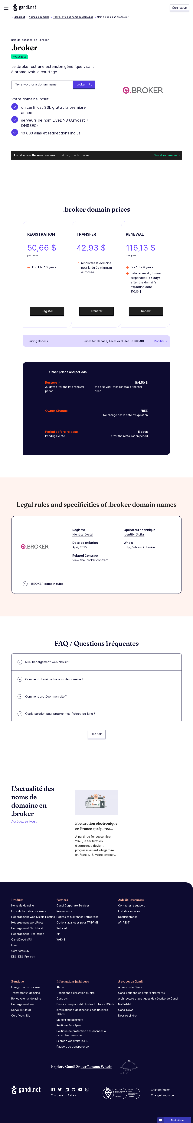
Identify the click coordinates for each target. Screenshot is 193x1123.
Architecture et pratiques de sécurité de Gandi (148, 998)
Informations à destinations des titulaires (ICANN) (82, 1012)
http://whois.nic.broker (139, 547)
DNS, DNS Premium (23, 956)
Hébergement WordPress (27, 922)
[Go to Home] (24, 7)
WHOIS (61, 939)
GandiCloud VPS (21, 939)
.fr (78, 155)
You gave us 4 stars (63, 1095)
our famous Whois (96, 1066)
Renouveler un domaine (26, 998)
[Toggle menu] (6, 8)
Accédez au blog (23, 821)
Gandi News (125, 1009)
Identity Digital (82, 534)
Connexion (179, 7)
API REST (124, 922)
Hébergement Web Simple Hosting (33, 916)
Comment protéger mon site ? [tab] (46, 696)
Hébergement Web (23, 1004)
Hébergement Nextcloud (27, 928)
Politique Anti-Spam (69, 1025)
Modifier (159, 341)
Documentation (128, 916)
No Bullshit (124, 1004)
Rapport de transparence (73, 1046)
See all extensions (165, 155)
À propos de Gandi (130, 987)
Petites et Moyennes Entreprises (77, 916)
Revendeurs (64, 911)
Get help (97, 734)
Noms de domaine (39, 17)
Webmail (62, 928)
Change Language (162, 1095)
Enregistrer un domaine (26, 987)
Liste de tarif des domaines (28, 911)
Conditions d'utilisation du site (76, 992)
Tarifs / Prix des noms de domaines (73, 17)
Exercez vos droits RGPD (72, 1040)
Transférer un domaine (25, 992)
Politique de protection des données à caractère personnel (81, 1033)
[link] (53, 1090)
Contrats (62, 998)
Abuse (60, 987)
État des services (129, 911)
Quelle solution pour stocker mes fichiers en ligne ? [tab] (60, 714)
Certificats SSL (20, 950)
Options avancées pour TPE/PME (77, 922)
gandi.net (19, 17)
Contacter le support (131, 905)
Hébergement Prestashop (27, 933)
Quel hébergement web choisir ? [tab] (47, 662)
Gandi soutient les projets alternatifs (141, 992)
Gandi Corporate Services (73, 905)
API (59, 933)
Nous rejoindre (127, 1015)
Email (14, 945)
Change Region (160, 1089)
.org (67, 155)
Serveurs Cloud (21, 1009)
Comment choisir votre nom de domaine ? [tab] (54, 679)
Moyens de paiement (70, 1019)
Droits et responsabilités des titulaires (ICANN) (86, 1004)
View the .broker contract (90, 560)
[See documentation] (59, 382)
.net (88, 155)
